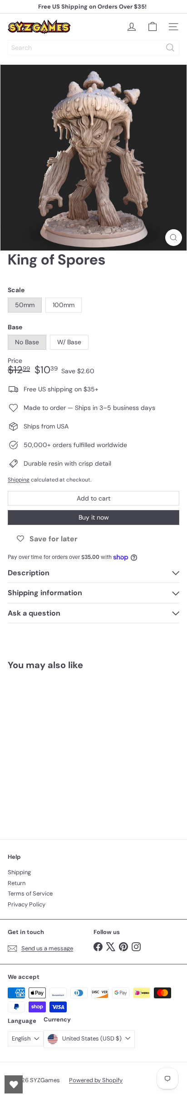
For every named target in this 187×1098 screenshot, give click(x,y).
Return (16, 883)
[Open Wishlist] (14, 1084)
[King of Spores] (64, 749)
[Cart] (152, 27)
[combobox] (93, 47)
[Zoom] (173, 237)
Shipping (19, 479)
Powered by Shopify (96, 1080)
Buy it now (94, 517)
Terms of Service (30, 893)
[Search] (170, 47)
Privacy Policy (26, 904)
